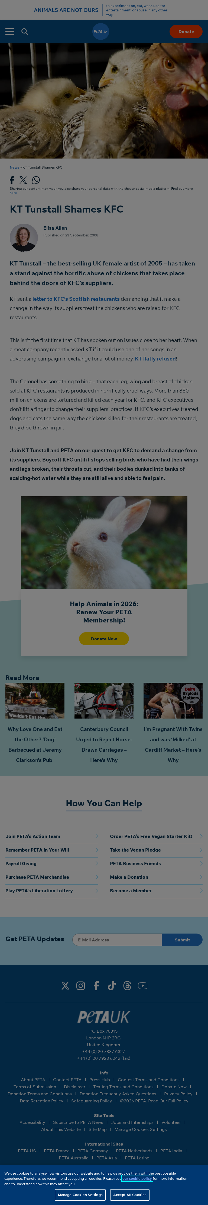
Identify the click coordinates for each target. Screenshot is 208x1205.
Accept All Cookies (130, 1195)
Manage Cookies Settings (80, 1195)
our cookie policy (137, 1178)
